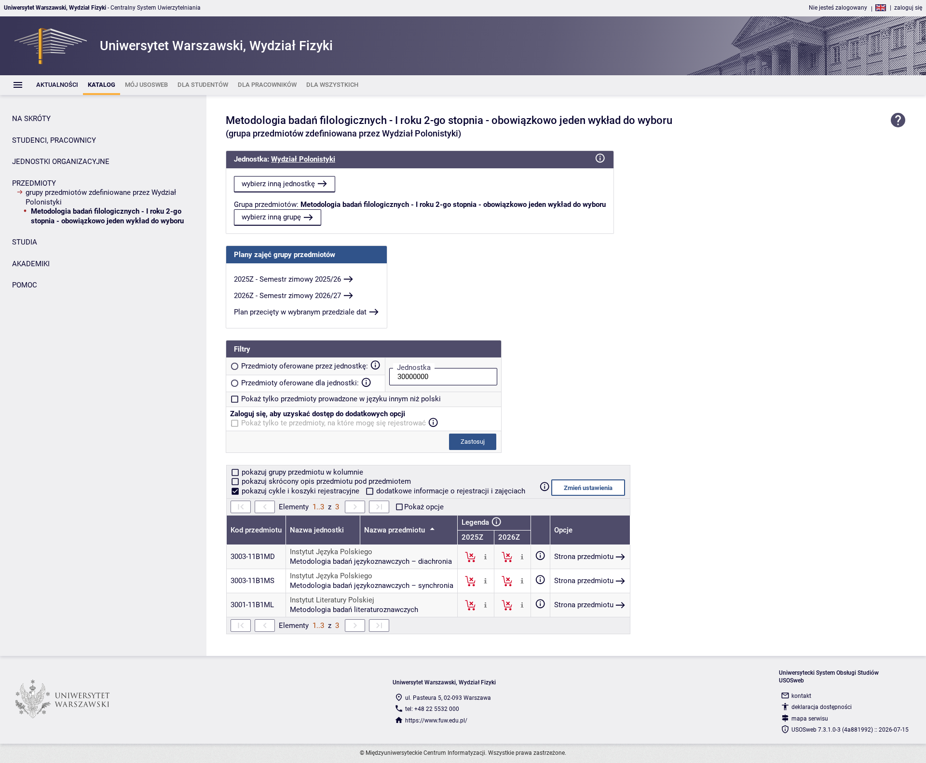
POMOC (24, 285)
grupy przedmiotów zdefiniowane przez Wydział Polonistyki (101, 197)
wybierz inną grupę (271, 217)
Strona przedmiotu (583, 556)
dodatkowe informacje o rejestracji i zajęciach (449, 491)
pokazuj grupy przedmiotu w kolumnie (301, 472)
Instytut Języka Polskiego (331, 551)
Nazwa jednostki (317, 530)
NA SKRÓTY (31, 118)
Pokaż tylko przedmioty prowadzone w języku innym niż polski (341, 399)
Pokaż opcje (424, 507)
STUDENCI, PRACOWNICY (54, 140)
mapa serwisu (809, 718)
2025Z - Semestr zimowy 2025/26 (287, 279)
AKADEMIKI (31, 263)
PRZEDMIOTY (34, 183)
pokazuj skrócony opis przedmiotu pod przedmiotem (325, 481)
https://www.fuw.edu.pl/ (436, 720)
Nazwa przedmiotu (395, 530)
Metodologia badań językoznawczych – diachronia (371, 561)
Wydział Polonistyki (303, 159)
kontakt (801, 696)
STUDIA (24, 242)
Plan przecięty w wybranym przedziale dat (300, 312)
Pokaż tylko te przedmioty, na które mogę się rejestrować (333, 423)
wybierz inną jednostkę (278, 183)
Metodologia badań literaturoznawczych (354, 609)
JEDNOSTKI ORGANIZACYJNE (60, 161)
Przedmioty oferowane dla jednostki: (300, 383)
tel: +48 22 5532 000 (432, 709)
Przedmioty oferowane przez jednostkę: (304, 366)
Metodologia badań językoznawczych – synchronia (371, 585)
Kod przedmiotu (256, 530)
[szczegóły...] (485, 556)
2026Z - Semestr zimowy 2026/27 (287, 295)
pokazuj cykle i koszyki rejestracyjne (300, 491)
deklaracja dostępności (821, 707)
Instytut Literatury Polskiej (332, 600)
